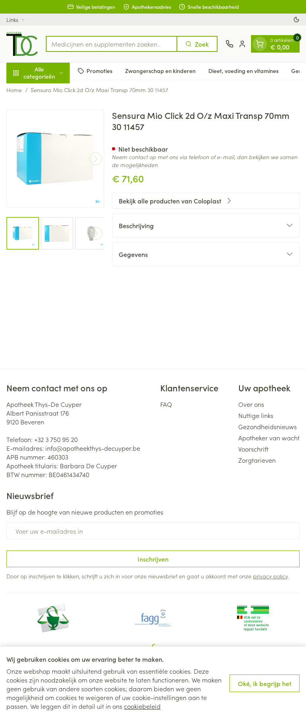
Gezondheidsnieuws (267, 426)
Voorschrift (253, 448)
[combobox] (111, 44)
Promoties (99, 71)
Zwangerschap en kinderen (160, 71)
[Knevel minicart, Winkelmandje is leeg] (260, 44)
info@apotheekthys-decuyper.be (92, 448)
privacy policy (270, 576)
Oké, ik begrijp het (264, 683)
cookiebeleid (142, 706)
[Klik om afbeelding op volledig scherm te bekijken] (55, 158)
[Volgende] (95, 158)
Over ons (251, 404)
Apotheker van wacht (269, 437)
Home (14, 90)
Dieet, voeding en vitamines (243, 71)
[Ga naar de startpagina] (22, 44)
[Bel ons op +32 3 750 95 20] (229, 44)
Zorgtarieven (257, 460)
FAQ (166, 404)
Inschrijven (153, 558)
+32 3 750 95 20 (56, 439)
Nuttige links (255, 415)
